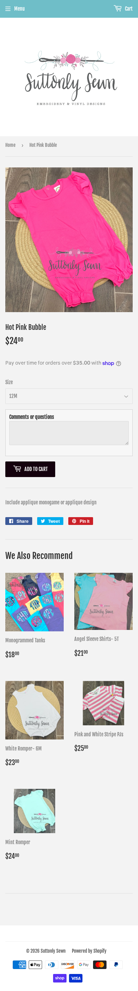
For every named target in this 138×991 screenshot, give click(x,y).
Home (10, 145)
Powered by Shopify (89, 951)
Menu (19, 9)
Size (9, 382)
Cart (128, 9)
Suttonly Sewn (53, 951)
